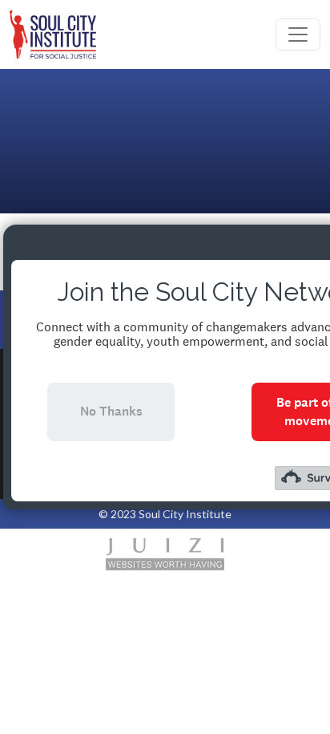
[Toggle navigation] (298, 34)
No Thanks (111, 411)
